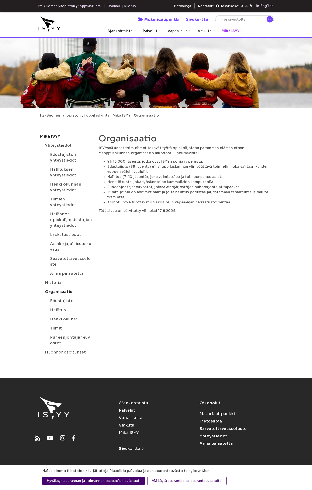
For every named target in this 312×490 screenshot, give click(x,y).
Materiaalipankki (161, 19)
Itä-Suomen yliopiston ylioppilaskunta (75, 115)
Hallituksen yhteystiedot (63, 172)
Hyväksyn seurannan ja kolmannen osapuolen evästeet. (93, 481)
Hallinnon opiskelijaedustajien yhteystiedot (71, 220)
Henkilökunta (64, 319)
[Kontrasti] (217, 5)
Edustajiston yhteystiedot (63, 157)
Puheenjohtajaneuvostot (70, 340)
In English (265, 6)
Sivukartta (197, 19)
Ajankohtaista (119, 31)
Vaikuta (204, 31)
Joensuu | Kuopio (122, 6)
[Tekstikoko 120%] (250, 6)
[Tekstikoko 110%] (246, 6)
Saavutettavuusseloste (70, 261)
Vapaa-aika (178, 31)
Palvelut (150, 31)
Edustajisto (61, 301)
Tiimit (56, 328)
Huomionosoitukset (65, 352)
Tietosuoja (182, 6)
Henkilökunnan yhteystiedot (65, 187)
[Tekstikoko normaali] (242, 6)
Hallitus (58, 310)
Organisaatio (146, 115)
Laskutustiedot (65, 234)
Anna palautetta (67, 273)
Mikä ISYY (230, 31)
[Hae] (270, 19)
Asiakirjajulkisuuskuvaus (70, 246)
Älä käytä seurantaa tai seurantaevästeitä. (187, 481)
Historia (53, 282)
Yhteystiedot (58, 145)
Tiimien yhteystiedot (63, 202)
